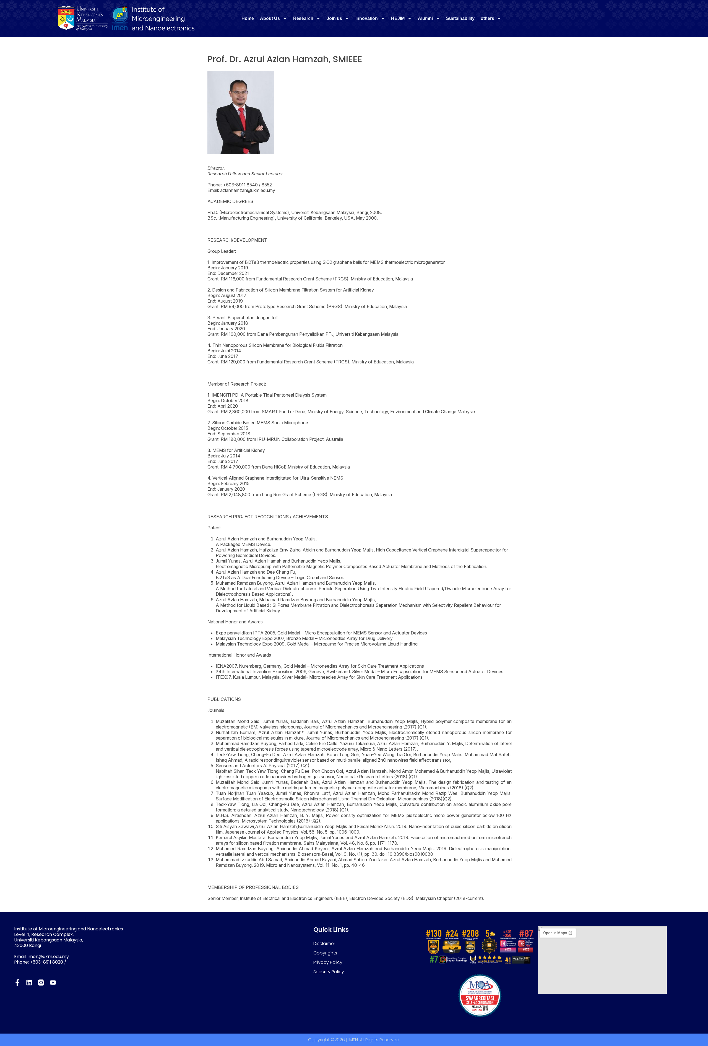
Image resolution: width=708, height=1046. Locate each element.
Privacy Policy (327, 962)
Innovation (366, 18)
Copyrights (325, 953)
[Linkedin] (29, 982)
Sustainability (460, 18)
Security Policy (328, 972)
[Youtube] (53, 982)
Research (303, 18)
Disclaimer (324, 943)
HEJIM (398, 18)
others (487, 18)
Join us (334, 18)
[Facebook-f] (17, 982)
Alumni (425, 18)
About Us (270, 18)
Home (247, 18)
